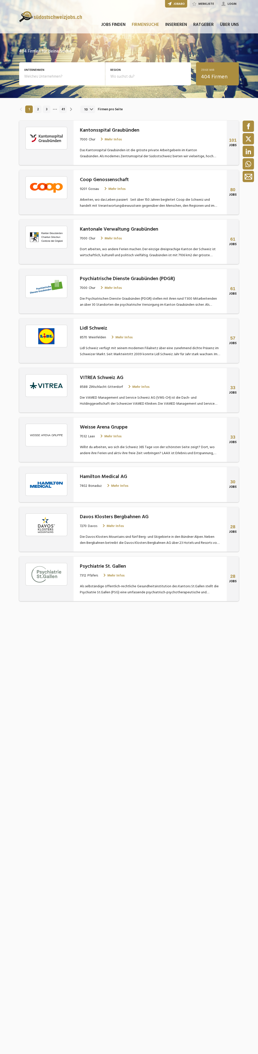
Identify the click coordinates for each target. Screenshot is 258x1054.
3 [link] (46, 109)
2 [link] (38, 109)
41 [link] (63, 109)
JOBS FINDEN (113, 24)
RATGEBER (203, 24)
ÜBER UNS (229, 24)
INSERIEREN (176, 24)
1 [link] (29, 109)
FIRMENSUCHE (145, 24)
